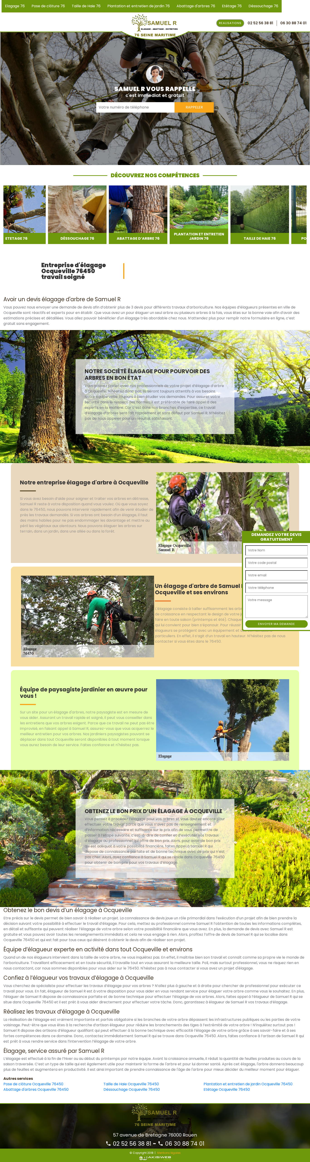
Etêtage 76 (232, 6)
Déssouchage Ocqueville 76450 (131, 1089)
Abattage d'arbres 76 (196, 6)
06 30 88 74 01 (183, 1144)
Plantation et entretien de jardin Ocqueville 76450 (248, 1084)
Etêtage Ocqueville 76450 (227, 1089)
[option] (32, 214)
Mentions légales (169, 1153)
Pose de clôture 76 (48, 6)
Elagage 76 (15, 6)
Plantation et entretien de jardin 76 (138, 6)
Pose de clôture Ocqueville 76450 (33, 1084)
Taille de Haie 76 (86, 6)
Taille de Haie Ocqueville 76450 (131, 1084)
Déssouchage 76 (263, 6)
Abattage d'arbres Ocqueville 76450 (36, 1089)
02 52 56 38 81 (131, 1144)
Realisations (230, 23)
